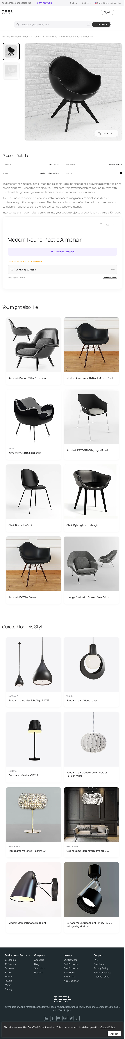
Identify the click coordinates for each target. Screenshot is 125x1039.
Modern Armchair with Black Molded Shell (90, 378)
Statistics (39, 968)
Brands (8, 972)
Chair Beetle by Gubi (20, 525)
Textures (9, 968)
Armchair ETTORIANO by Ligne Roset (87, 450)
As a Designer (71, 980)
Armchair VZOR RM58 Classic (25, 453)
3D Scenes (10, 964)
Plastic (119, 164)
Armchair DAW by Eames (22, 597)
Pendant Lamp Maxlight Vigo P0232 (29, 700)
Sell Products (71, 964)
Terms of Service (102, 972)
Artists (8, 976)
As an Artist (70, 976)
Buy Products (71, 968)
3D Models (10, 959)
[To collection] (108, 225)
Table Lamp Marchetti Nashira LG (27, 850)
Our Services (70, 959)
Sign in (107, 12)
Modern (43, 173)
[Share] (114, 225)
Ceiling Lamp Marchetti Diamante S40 (87, 850)
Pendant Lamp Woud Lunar (81, 700)
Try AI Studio (45, 3)
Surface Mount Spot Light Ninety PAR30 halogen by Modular (89, 924)
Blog (36, 964)
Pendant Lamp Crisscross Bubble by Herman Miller (86, 774)
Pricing (8, 989)
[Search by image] (88, 24)
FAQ (96, 959)
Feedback (99, 964)
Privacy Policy (101, 968)
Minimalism (53, 173)
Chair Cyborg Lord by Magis (82, 525)
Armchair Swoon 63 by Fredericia (27, 378)
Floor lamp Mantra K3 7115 (23, 775)
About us (39, 959)
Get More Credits (110, 277)
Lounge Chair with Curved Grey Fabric (87, 597)
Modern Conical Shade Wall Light (27, 923)
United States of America (109, 3)
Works (8, 985)
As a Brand (69, 972)
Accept (114, 1033)
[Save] (101, 225)
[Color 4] (121, 173)
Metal (112, 164)
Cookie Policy (107, 1027)
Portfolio (38, 972)
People (8, 980)
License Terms (101, 976)
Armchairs (54, 164)
